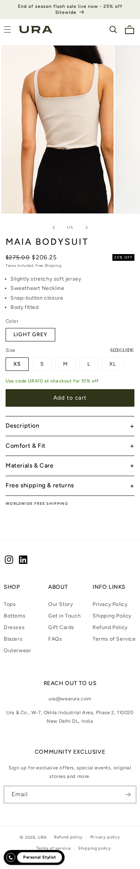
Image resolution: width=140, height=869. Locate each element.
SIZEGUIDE (122, 350)
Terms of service (53, 848)
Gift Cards (61, 627)
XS (17, 364)
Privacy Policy (110, 604)
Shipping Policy (112, 616)
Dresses (14, 627)
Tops (10, 604)
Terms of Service (114, 639)
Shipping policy (94, 848)
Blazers (13, 639)
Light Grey (30, 334)
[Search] (113, 29)
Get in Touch (64, 616)
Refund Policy (110, 627)
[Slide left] (54, 227)
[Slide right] (86, 227)
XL (112, 364)
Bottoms (14, 616)
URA (42, 837)
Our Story (60, 604)
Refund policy (68, 837)
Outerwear (17, 650)
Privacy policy (105, 837)
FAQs (55, 639)
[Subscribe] (127, 794)
